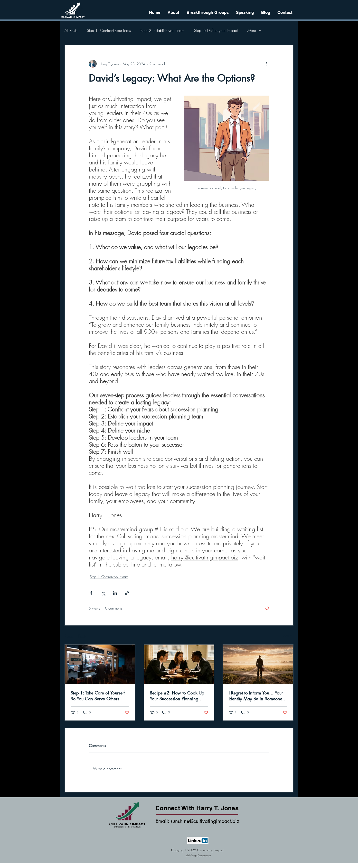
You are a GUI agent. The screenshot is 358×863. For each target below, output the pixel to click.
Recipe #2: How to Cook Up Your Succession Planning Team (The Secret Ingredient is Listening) (178, 695)
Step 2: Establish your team (162, 30)
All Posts (71, 30)
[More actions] (266, 64)
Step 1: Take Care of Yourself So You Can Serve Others (98, 695)
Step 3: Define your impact (216, 30)
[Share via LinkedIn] (115, 593)
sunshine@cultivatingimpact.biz (204, 821)
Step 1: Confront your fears (109, 30)
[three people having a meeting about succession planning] (179, 664)
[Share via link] (127, 593)
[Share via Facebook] (91, 593)
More (251, 30)
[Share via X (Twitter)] (103, 593)
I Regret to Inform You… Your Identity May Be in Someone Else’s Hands (256, 695)
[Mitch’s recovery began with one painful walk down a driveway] (100, 664)
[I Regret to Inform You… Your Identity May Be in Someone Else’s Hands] (258, 664)
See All (288, 635)
